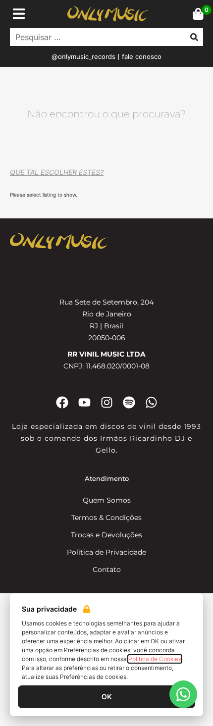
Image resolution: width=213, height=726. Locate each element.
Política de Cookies (154, 659)
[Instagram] (107, 402)
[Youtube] (84, 402)
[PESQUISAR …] (95, 37)
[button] (18, 13)
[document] (106, 659)
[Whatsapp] (151, 402)
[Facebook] (62, 402)
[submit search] (194, 37)
